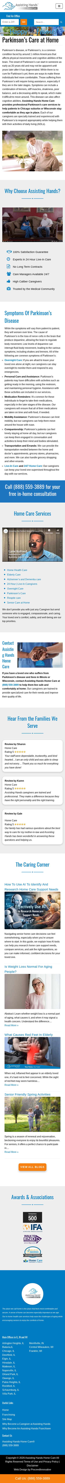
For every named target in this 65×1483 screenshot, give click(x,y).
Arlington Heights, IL (13, 1343)
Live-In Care (11, 466)
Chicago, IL (8, 1351)
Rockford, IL (8, 1386)
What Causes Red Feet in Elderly (29, 1034)
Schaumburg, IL (10, 1390)
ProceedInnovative (41, 1469)
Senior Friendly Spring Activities (27, 1094)
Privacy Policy (50, 1461)
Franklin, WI (35, 1351)
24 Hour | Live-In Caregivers (22, 584)
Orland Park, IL (10, 1374)
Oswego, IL (8, 1378)
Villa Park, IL (9, 1393)
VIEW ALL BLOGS (32, 1167)
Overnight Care (13, 360)
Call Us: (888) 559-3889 (32, 1478)
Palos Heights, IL (11, 1382)
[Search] (58, 22)
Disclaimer (32, 1465)
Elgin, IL (6, 1358)
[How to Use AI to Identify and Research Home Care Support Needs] (32, 928)
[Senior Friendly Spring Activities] (32, 1131)
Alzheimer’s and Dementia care (24, 579)
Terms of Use (31, 1461)
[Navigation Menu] (59, 6)
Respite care (14, 598)
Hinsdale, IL (8, 1362)
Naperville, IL (9, 1370)
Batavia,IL (7, 1347)
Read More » (11, 1025)
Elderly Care (14, 574)
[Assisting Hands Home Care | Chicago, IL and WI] (20, 6)
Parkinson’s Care (16, 593)
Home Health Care (17, 570)
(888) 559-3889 (10, 685)
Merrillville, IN (36, 1343)
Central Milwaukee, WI (41, 1347)
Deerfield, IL (8, 1355)
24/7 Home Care (33, 466)
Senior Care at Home (18, 602)
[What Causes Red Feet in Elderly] (32, 1068)
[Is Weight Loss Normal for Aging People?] (32, 1008)
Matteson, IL (8, 1366)
